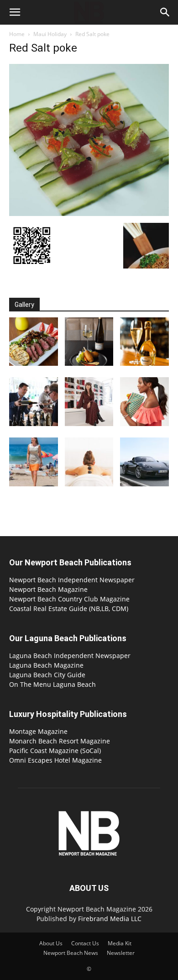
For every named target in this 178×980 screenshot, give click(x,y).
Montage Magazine (38, 731)
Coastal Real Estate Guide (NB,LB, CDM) (68, 608)
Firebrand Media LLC (109, 918)
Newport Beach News (70, 953)
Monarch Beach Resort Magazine (59, 741)
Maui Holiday (50, 34)
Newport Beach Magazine (48, 589)
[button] (14, 12)
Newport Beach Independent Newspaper (72, 579)
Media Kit (119, 943)
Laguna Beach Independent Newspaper (70, 655)
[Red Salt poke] (89, 213)
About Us (51, 943)
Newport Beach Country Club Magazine (69, 599)
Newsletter (121, 953)
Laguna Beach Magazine (46, 665)
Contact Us (85, 943)
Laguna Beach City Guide (47, 674)
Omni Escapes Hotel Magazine (55, 760)
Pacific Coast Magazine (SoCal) (55, 750)
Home (17, 34)
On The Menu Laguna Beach (52, 684)
